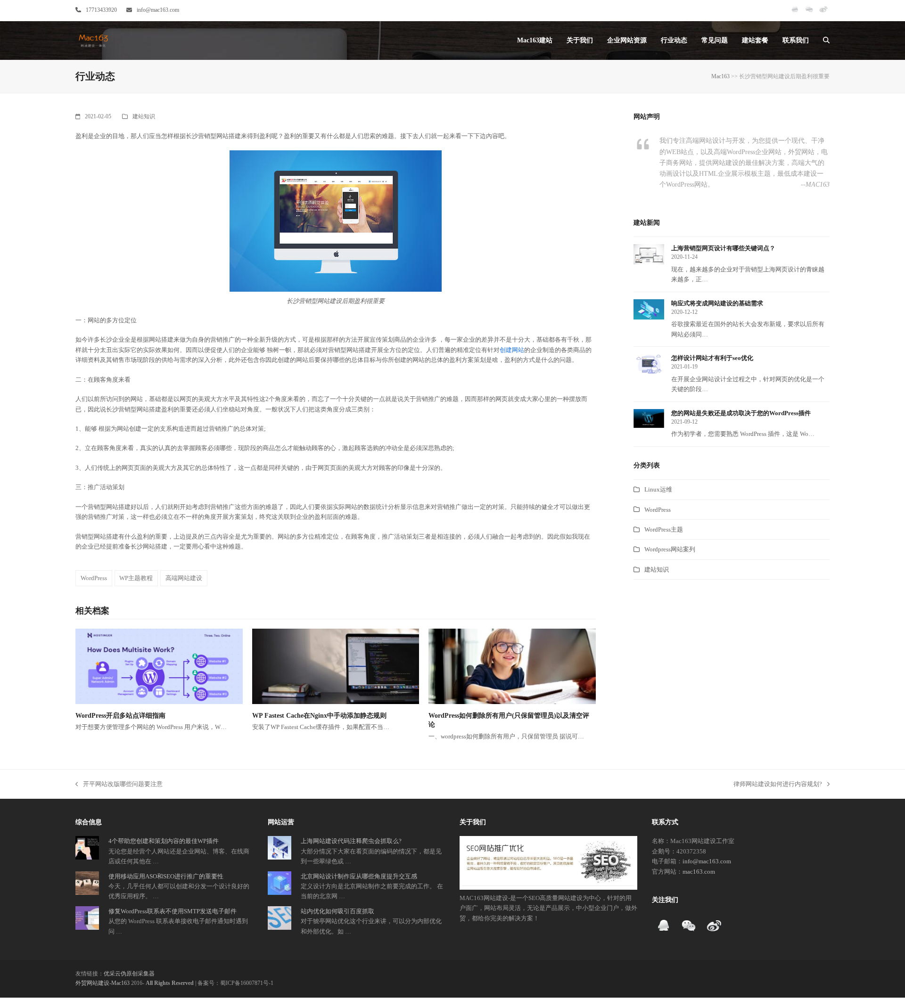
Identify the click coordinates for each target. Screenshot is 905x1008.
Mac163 (720, 76)
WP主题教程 (136, 578)
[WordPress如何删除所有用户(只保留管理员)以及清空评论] (512, 665)
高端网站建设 (183, 578)
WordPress (94, 578)
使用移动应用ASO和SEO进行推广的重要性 (165, 876)
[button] (826, 40)
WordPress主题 (663, 529)
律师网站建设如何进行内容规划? (777, 784)
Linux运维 (658, 489)
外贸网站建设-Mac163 (102, 983)
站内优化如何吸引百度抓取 (337, 911)
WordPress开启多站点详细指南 (120, 715)
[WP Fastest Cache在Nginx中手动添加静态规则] (336, 665)
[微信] (809, 13)
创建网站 (512, 349)
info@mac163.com (158, 10)
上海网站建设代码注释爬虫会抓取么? (351, 840)
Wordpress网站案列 (669, 549)
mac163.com (699, 871)
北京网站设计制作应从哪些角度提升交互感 (359, 876)
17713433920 (101, 10)
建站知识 (143, 116)
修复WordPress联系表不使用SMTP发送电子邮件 (172, 911)
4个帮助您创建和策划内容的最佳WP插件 (163, 840)
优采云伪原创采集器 (129, 973)
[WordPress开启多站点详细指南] (159, 665)
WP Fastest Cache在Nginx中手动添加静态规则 (319, 715)
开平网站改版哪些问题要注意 (119, 784)
